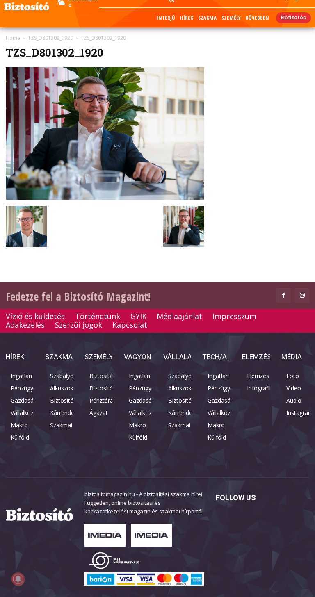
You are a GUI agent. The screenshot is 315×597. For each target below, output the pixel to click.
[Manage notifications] (18, 579)
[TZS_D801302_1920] (105, 197)
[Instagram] (302, 295)
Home (13, 37)
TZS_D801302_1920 (50, 37)
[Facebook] (283, 295)
